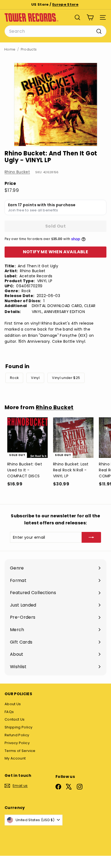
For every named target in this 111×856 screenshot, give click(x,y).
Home (9, 49)
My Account (15, 758)
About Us (13, 704)
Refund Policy (17, 735)
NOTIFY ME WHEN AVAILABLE (55, 252)
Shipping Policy (18, 727)
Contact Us (15, 719)
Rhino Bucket (17, 172)
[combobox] (55, 31)
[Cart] (90, 17)
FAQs (9, 711)
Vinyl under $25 (66, 377)
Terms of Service (20, 750)
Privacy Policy (17, 742)
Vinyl (35, 377)
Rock (14, 377)
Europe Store (65, 4)
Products (29, 49)
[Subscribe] (91, 537)
